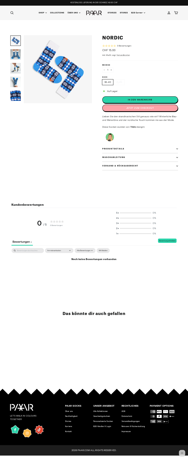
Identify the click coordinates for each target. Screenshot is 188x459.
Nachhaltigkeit (71, 416)
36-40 (107, 82)
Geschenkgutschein (101, 416)
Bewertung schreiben (167, 241)
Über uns (69, 411)
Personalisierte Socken (103, 421)
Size (105, 77)
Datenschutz (127, 416)
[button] (136, 213)
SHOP (42, 13)
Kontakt (68, 431)
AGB (123, 411)
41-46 (119, 82)
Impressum (126, 431)
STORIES (112, 13)
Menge (106, 65)
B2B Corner (137, 13)
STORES (124, 13)
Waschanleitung (113, 157)
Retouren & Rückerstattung (133, 426)
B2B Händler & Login (102, 426)
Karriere (68, 426)
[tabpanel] (94, 268)
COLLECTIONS (57, 13)
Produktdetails (113, 149)
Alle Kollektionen (100, 411)
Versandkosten (123, 55)
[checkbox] (103, 250)
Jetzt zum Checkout (140, 108)
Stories (68, 421)
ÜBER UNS (73, 13)
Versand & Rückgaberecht (120, 166)
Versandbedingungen (131, 421)
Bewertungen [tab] (22, 241)
